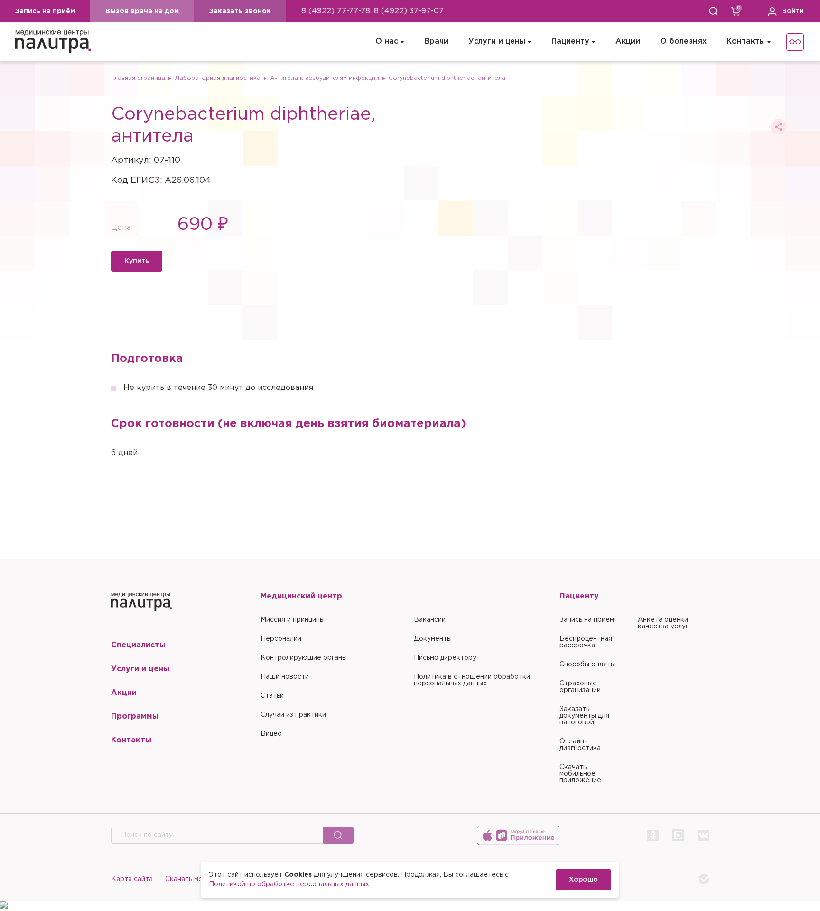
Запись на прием (586, 620)
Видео (271, 734)
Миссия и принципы (293, 620)
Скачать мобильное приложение (580, 773)
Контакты (746, 41)
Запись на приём (45, 11)
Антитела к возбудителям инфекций (324, 78)
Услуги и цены (496, 41)
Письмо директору (445, 658)
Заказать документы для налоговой (584, 715)
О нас (386, 41)
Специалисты (138, 645)
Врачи (436, 41)
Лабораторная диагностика (218, 78)
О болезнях (683, 41)
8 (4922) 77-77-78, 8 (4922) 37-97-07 (372, 11)
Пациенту (570, 41)
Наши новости (285, 677)
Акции (627, 41)
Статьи (272, 696)
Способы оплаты (587, 664)
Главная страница (138, 78)
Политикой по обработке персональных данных (289, 884)
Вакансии (430, 620)
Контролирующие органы (304, 658)
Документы (433, 639)
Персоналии (281, 639)
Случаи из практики (293, 715)
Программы (134, 716)
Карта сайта (132, 879)
